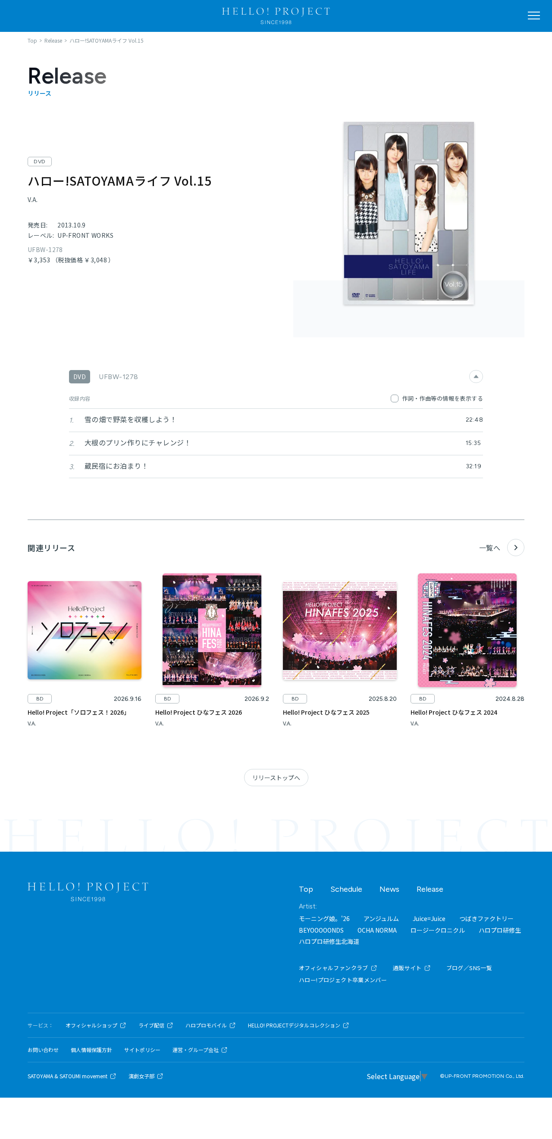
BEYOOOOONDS (321, 930)
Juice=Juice (429, 918)
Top (306, 889)
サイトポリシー (142, 1049)
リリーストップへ (276, 777)
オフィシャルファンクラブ (333, 968)
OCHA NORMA (377, 930)
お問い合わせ (43, 1049)
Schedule (346, 889)
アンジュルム (381, 918)
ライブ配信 (151, 1025)
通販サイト (407, 968)
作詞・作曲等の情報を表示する (442, 398)
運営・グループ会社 (195, 1049)
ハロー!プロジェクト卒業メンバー (343, 980)
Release (430, 889)
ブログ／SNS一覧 (469, 968)
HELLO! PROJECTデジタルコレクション (294, 1025)
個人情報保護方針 (91, 1049)
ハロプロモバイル (206, 1025)
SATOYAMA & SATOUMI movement (67, 1076)
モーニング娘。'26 (324, 918)
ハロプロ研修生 (500, 930)
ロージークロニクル (438, 930)
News (389, 889)
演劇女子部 (141, 1076)
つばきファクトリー (486, 918)
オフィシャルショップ (91, 1025)
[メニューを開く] (533, 15)
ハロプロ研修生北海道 (329, 941)
